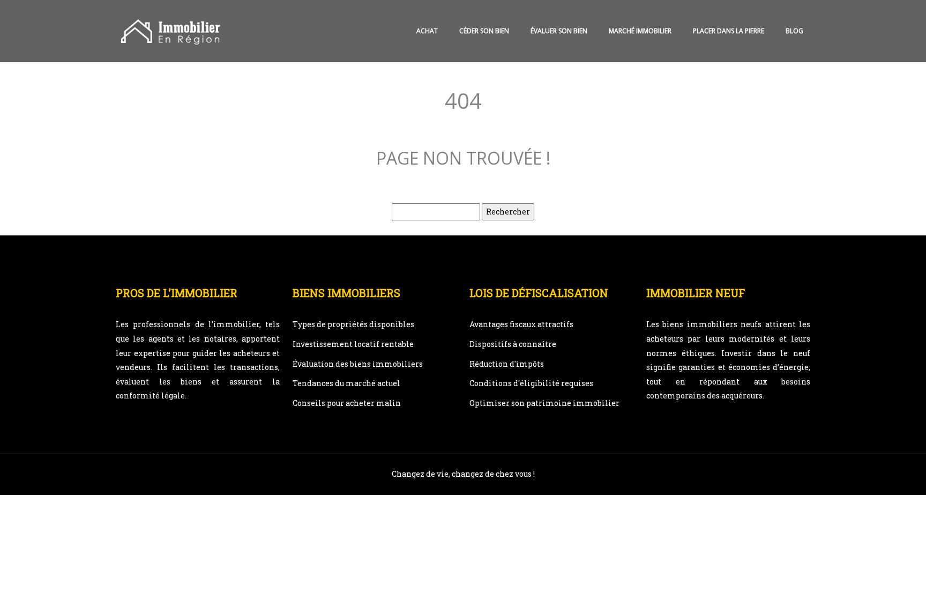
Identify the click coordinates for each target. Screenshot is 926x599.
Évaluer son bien (559, 30)
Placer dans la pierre (728, 30)
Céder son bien (484, 30)
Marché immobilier (640, 30)
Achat (427, 30)
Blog (794, 30)
